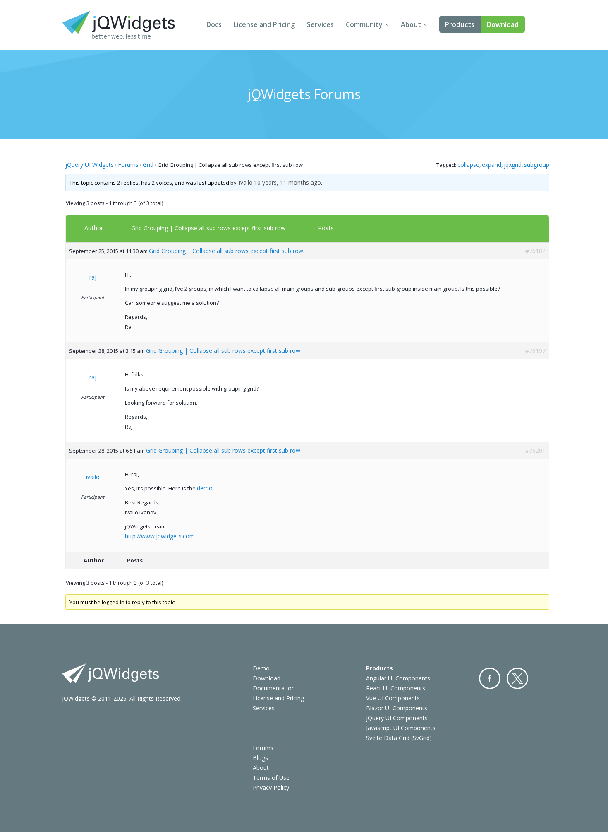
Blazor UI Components (396, 708)
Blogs (260, 758)
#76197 (535, 351)
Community (364, 24)
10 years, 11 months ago (287, 182)
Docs (214, 24)
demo (205, 488)
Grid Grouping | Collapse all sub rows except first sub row (208, 228)
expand (491, 165)
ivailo (246, 182)
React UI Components (395, 688)
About (411, 24)
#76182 (535, 251)
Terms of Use (271, 777)
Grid (148, 165)
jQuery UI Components (397, 718)
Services (320, 24)
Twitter (517, 678)
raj (92, 277)
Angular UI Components (398, 678)
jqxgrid (513, 165)
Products (459, 24)
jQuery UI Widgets (89, 165)
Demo (261, 668)
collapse (468, 165)
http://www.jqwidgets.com (160, 536)
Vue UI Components (393, 698)
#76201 (535, 450)
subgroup (536, 165)
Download (503, 24)
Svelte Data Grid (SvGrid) (399, 738)
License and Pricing (264, 24)
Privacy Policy (271, 787)
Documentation (274, 688)
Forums (128, 165)
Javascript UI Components (401, 728)
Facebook (489, 678)
